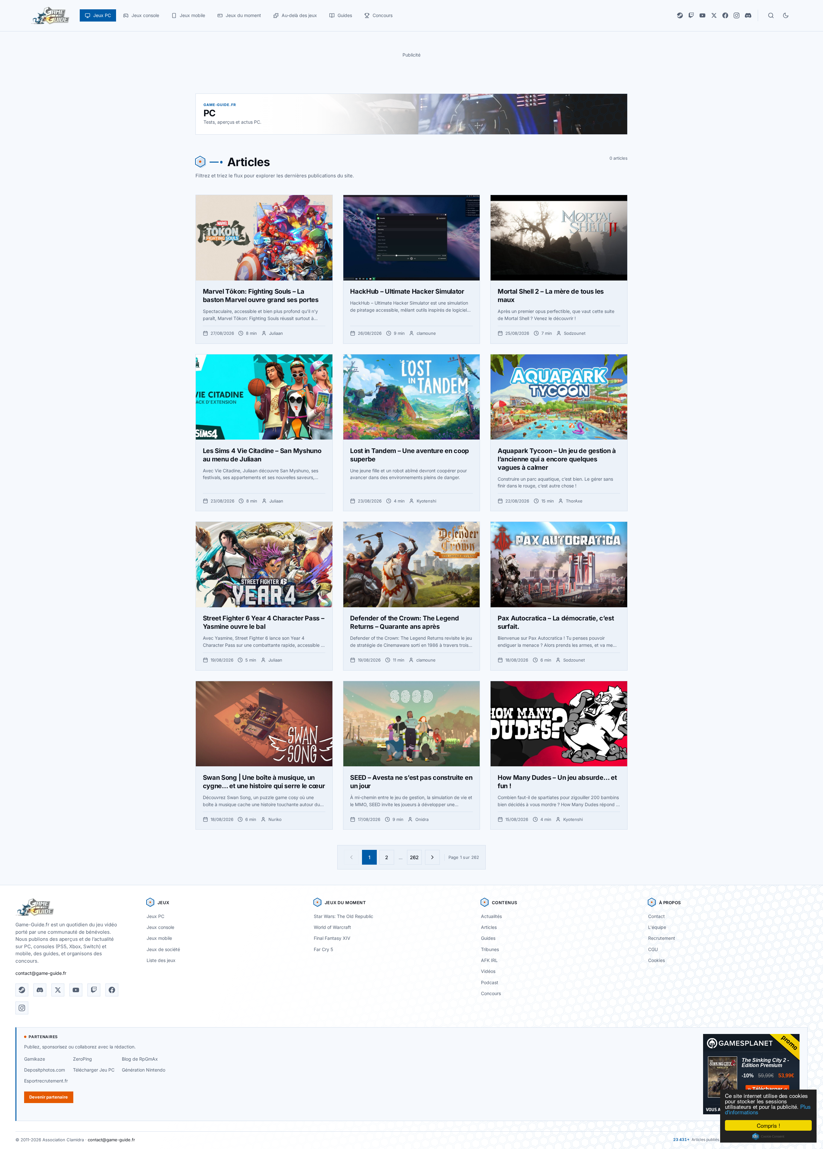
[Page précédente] (351, 857)
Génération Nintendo (143, 1070)
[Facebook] (725, 15)
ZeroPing (82, 1059)
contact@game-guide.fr (40, 973)
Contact (656, 916)
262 (414, 857)
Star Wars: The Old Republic (343, 916)
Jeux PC (155, 916)
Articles (489, 927)
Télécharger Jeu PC (93, 1070)
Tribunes (490, 949)
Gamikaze (34, 1059)
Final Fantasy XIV (332, 938)
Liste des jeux (161, 960)
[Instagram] (736, 15)
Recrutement (661, 938)
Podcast (489, 982)
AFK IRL (489, 960)
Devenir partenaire (48, 1097)
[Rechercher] (770, 15)
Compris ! (768, 1125)
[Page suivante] (432, 857)
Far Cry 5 (323, 949)
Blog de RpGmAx (140, 1059)
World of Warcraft (332, 927)
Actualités (491, 916)
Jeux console (160, 927)
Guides (488, 938)
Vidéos (488, 971)
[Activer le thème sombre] (785, 15)
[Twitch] (691, 15)
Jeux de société (163, 949)
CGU (653, 949)
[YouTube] (702, 15)
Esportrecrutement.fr (46, 1080)
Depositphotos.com (44, 1070)
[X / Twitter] (714, 15)
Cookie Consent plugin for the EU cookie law (768, 1136)
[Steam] (680, 15)
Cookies (656, 960)
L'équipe (657, 927)
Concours (491, 993)
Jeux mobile (159, 938)
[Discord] (748, 15)
